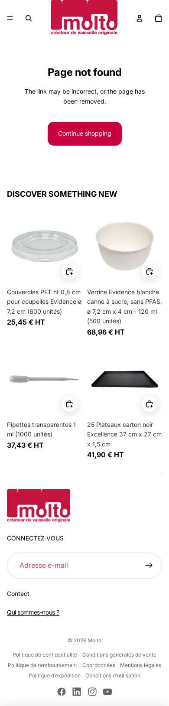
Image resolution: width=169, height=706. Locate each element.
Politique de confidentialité (45, 654)
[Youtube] (107, 691)
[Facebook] (61, 691)
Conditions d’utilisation (112, 675)
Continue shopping (84, 133)
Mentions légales (140, 665)
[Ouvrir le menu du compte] (139, 18)
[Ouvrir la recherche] (28, 18)
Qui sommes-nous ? (33, 612)
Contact (18, 593)
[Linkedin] (77, 691)
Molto (94, 640)
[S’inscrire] (149, 565)
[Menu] (10, 18)
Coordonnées (98, 665)
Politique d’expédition (55, 675)
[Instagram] (92, 691)
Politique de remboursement (42, 665)
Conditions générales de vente (119, 654)
